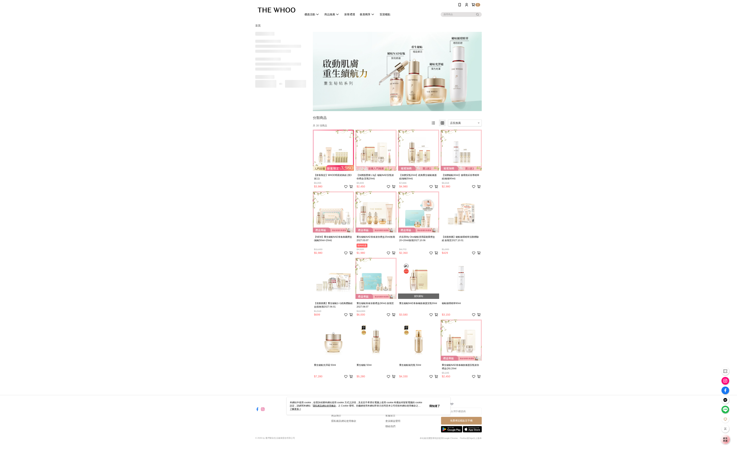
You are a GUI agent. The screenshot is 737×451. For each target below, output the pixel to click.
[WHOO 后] (276, 10)
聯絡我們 (390, 426)
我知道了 (434, 405)
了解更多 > (295, 409)
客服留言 (390, 415)
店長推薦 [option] (455, 122)
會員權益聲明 (392, 421)
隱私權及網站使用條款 (343, 421)
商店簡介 (336, 415)
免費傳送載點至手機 (461, 420)
